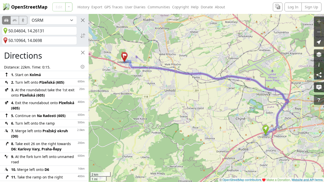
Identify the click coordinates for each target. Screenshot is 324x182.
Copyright (180, 7)
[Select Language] (277, 7)
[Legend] (319, 64)
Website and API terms (307, 179)
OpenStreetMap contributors (241, 179)
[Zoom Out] (319, 32)
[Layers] (319, 54)
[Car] (6, 20)
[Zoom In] (319, 21)
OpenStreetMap (29, 7)
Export (96, 7)
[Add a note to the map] (319, 87)
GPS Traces (113, 7)
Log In (293, 7)
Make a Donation (278, 179)
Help (195, 7)
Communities (159, 7)
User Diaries (135, 7)
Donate (207, 7)
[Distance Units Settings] (82, 67)
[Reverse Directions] (83, 35)
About (220, 7)
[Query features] (319, 100)
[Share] (319, 75)
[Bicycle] (14, 20)
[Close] (83, 20)
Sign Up (311, 7)
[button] (265, 130)
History (83, 7)
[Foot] (23, 20)
